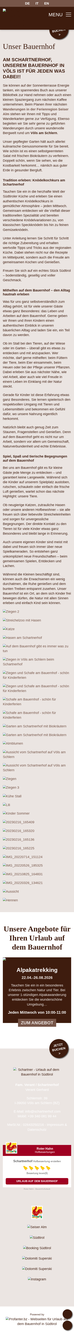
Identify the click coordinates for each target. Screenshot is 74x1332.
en (46, 3)
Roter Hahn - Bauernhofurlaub (37, 1189)
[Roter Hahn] (37, 1212)
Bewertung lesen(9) (37, 1173)
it (37, 3)
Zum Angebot (37, 1022)
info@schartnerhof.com (43, 1111)
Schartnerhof (22, 1161)
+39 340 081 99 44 (42, 1116)
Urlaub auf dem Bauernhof (37, 1181)
